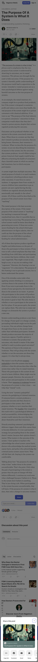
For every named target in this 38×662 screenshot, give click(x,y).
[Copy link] (6, 653)
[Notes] (29, 653)
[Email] (21, 653)
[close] (34, 620)
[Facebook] (14, 653)
